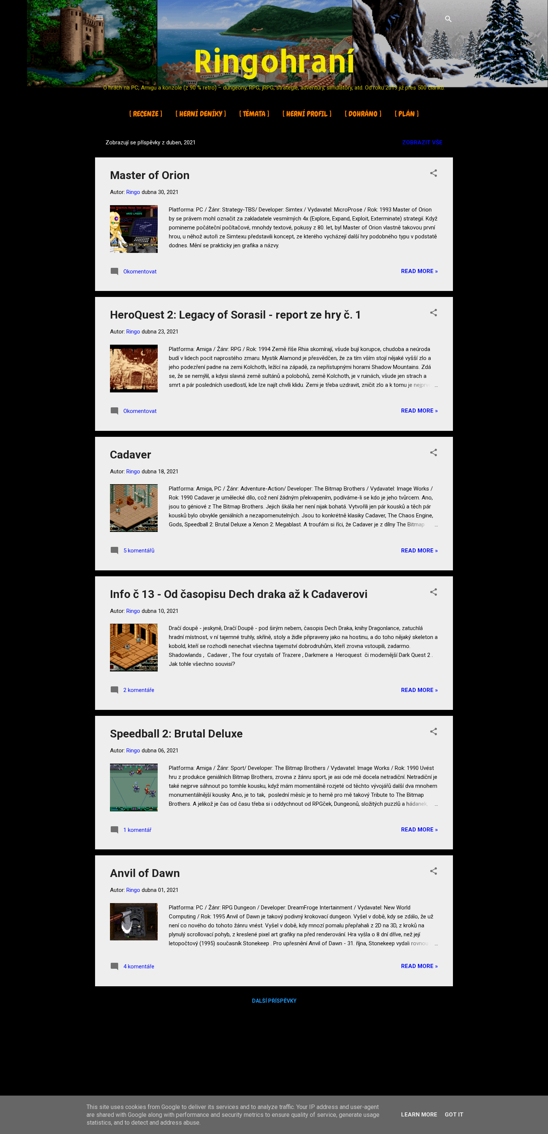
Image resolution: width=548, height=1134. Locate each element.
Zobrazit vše (422, 142)
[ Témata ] (254, 114)
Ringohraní (274, 60)
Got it (454, 1114)
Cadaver (130, 454)
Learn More (419, 1114)
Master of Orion (150, 175)
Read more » (419, 271)
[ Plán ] (407, 114)
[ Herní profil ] (307, 114)
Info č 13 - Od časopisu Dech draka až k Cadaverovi (239, 594)
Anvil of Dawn (145, 873)
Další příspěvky (274, 1001)
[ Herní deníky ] (201, 114)
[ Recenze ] (145, 114)
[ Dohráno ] (363, 114)
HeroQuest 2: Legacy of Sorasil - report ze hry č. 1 (236, 314)
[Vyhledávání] (448, 20)
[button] (433, 174)
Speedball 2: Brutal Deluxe (176, 733)
